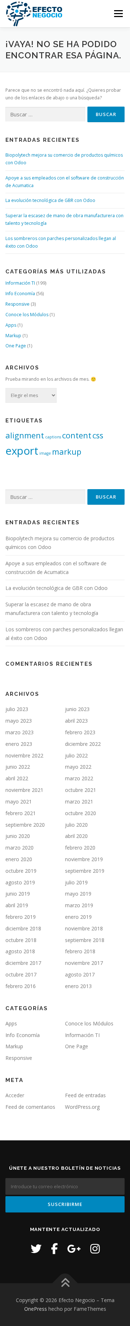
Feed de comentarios (30, 1106)
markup (66, 451)
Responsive (17, 304)
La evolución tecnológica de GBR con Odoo (50, 200)
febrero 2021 (20, 813)
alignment (24, 435)
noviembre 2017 (84, 962)
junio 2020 (17, 836)
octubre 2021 (80, 789)
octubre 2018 (20, 940)
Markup (13, 335)
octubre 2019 (20, 870)
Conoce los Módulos (26, 314)
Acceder (14, 1095)
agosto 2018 (20, 951)
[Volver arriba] (65, 1283)
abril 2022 (16, 778)
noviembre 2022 (24, 755)
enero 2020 (18, 859)
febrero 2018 (80, 951)
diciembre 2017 (23, 962)
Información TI (20, 283)
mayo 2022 (78, 766)
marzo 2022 (79, 778)
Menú (118, 14)
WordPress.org (82, 1106)
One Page (15, 346)
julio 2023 (16, 709)
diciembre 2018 (23, 928)
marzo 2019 (79, 905)
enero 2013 (78, 986)
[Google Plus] (74, 1248)
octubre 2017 (20, 974)
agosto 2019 (20, 882)
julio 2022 (76, 755)
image (45, 453)
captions (53, 436)
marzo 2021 (79, 801)
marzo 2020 (19, 847)
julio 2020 (76, 824)
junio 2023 (77, 709)
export (21, 450)
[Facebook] (54, 1248)
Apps (10, 325)
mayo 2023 (18, 720)
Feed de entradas (85, 1095)
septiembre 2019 (84, 870)
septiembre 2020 (25, 824)
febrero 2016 (20, 986)
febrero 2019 (20, 916)
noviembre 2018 (84, 928)
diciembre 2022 (83, 743)
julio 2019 (76, 882)
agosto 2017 (80, 974)
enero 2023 (18, 743)
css (97, 435)
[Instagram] (95, 1248)
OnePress (35, 1308)
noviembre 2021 (24, 789)
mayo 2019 (78, 893)
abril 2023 (76, 720)
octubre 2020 (80, 813)
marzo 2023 (19, 732)
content (76, 435)
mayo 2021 (18, 801)
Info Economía (20, 293)
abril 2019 (16, 905)
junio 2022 (17, 766)
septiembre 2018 (84, 940)
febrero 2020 (80, 847)
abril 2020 (76, 836)
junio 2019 (17, 893)
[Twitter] (36, 1248)
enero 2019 (78, 916)
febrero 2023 (80, 732)
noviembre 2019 (84, 859)
